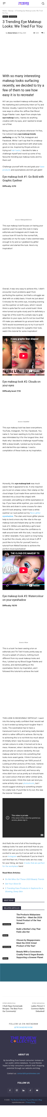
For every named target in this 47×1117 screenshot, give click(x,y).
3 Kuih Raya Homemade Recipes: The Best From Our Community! (12, 1008)
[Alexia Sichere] (4, 33)
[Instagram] (16, 1090)
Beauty (10, 11)
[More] (28, 971)
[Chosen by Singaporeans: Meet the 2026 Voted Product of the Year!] (9, 943)
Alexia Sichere (13, 33)
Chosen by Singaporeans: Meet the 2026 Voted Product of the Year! (28, 943)
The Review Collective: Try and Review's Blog (26, 1100)
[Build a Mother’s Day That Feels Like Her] (9, 932)
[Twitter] (10, 971)
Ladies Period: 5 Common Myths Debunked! (37, 1008)
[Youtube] (37, 1090)
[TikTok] (30, 1090)
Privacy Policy (30, 1102)
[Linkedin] (22, 971)
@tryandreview (23, 1027)
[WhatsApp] (16, 971)
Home (5, 11)
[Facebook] (5, 971)
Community (13, 16)
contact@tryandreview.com (28, 1073)
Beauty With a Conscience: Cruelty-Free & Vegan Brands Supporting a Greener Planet (30, 954)
